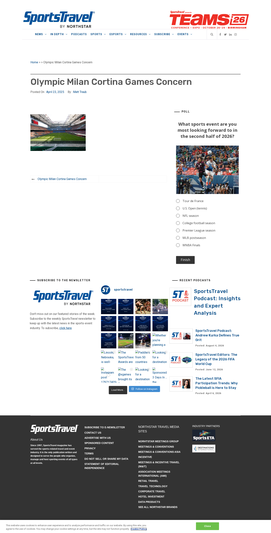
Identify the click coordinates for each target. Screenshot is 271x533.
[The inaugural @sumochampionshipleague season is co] (143, 306)
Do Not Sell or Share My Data (106, 458)
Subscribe (162, 34)
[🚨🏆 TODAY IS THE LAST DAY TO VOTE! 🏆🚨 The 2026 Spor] (108, 306)
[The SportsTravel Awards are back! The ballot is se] (125, 358)
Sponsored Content (99, 443)
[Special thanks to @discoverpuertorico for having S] (125, 340)
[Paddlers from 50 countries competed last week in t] (143, 358)
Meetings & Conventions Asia (159, 451)
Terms (88, 453)
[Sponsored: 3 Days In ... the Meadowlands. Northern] (160, 375)
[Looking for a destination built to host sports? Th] (160, 358)
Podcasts (79, 34)
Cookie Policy (139, 529)
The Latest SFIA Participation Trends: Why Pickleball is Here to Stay (216, 383)
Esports (116, 34)
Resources (138, 34)
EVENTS (183, 34)
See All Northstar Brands (157, 507)
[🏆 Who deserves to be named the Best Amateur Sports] (108, 340)
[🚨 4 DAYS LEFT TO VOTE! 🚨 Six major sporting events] (143, 323)
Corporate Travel (151, 491)
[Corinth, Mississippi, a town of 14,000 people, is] (160, 306)
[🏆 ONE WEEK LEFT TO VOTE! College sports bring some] (160, 323)
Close (207, 526)
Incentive (145, 457)
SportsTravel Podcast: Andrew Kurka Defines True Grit (217, 335)
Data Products (149, 501)
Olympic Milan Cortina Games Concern (62, 179)
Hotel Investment (151, 496)
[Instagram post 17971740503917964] (108, 375)
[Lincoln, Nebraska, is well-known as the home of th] (108, 358)
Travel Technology (152, 486)
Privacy (89, 448)
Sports (96, 34)
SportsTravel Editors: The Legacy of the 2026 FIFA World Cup (216, 359)
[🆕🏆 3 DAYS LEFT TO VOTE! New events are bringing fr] (125, 323)
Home (34, 62)
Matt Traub (80, 92)
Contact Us (92, 432)
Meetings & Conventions (156, 446)
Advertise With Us (97, 437)
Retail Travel (148, 480)
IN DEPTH (57, 34)
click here (65, 328)
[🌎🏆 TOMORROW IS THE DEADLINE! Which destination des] (125, 306)
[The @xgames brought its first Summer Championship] (125, 375)
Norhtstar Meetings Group (158, 441)
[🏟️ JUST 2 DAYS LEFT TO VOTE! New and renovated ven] (108, 323)
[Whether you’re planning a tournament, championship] (143, 340)
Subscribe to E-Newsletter (104, 427)
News (39, 34)
